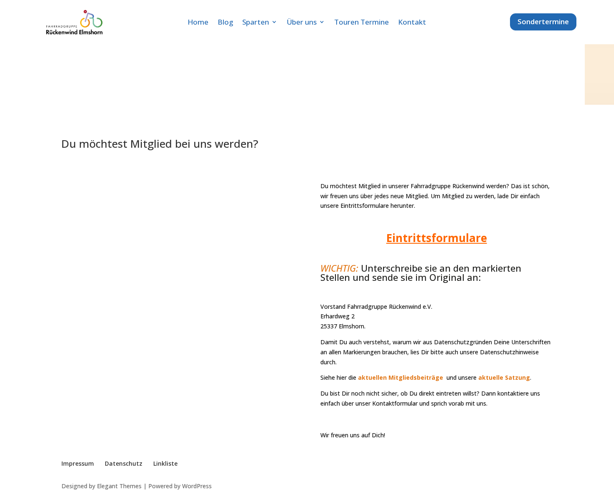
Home (198, 22)
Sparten (255, 22)
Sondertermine (543, 21)
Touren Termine (361, 22)
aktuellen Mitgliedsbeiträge (400, 377)
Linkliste (165, 463)
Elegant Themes (119, 486)
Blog (225, 22)
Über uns (302, 22)
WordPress (197, 486)
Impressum (77, 463)
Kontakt (412, 22)
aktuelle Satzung (504, 377)
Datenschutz (123, 463)
